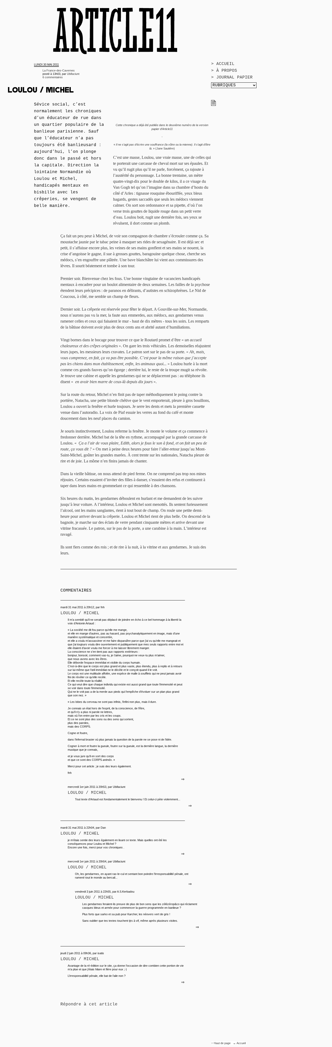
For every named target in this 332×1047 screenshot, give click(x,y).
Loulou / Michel (79, 613)
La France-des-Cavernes (59, 70)
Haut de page (222, 1043)
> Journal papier (232, 77)
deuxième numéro (180, 125)
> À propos (224, 70)
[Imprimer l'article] (213, 104)
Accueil (241, 1043)
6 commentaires (53, 77)
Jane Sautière (165, 148)
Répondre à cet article (88, 1004)
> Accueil (222, 64)
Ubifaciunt (73, 73)
